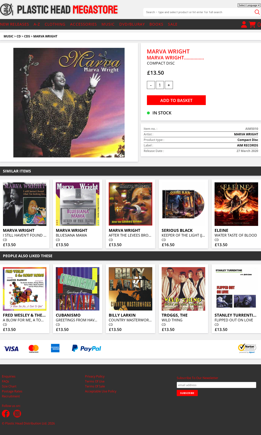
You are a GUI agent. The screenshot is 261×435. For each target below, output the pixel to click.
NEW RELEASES (14, 24)
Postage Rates (12, 391)
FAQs (5, 381)
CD (19, 36)
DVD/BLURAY (132, 24)
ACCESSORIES (83, 24)
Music (8, 36)
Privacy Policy (95, 376)
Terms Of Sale (95, 386)
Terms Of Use (95, 381)
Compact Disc (247, 140)
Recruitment (11, 396)
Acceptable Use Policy (100, 391)
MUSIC (108, 24)
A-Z (37, 24)
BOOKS (156, 24)
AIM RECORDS (247, 145)
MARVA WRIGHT (45, 36)
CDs (27, 36)
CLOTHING (55, 24)
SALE (172, 24)
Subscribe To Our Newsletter (197, 378)
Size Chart (9, 386)
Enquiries (8, 376)
